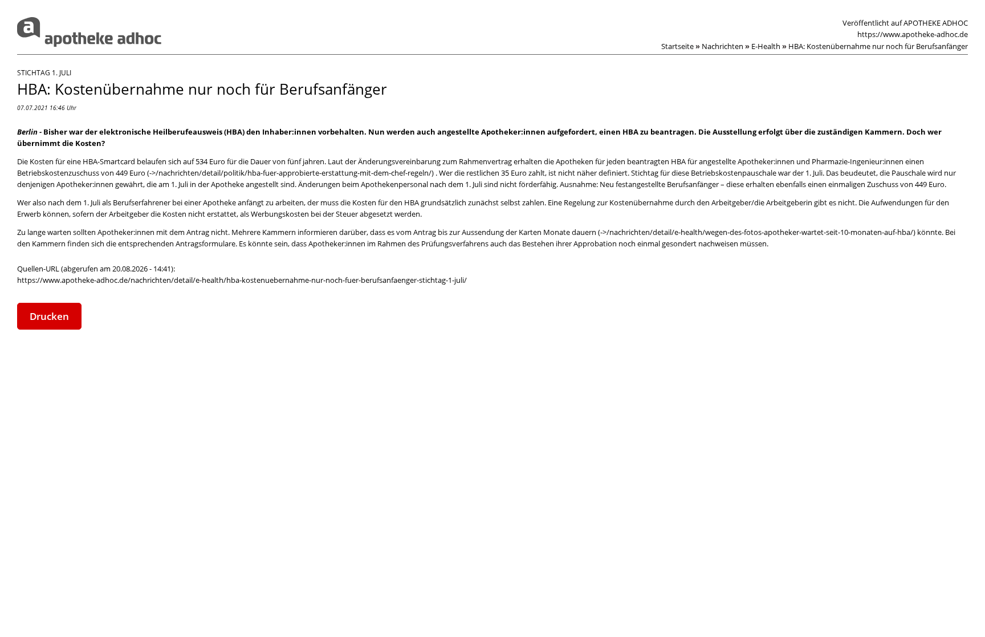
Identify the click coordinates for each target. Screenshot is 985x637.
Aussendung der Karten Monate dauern (529, 232)
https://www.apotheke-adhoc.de (912, 34)
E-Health (769, 46)
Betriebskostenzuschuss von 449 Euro (81, 173)
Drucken (49, 316)
